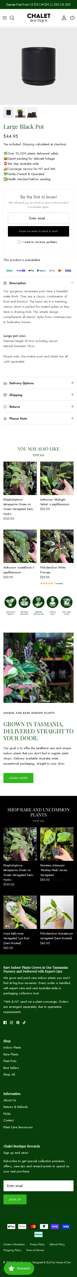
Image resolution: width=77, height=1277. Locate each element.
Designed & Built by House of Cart (51, 1266)
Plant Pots (9, 1064)
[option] (38, 69)
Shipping (28, 148)
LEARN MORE (18, 782)
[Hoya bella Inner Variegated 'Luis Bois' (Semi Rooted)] (20, 916)
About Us (9, 1103)
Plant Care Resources (18, 1130)
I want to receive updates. (40, 245)
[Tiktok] (24, 1026)
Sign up (15, 1203)
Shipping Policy (12, 1254)
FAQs (7, 1117)
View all (38, 458)
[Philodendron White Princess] (57, 550)
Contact (8, 1124)
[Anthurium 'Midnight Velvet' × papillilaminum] (57, 481)
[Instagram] (11, 1026)
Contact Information (14, 1248)
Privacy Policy (37, 1248)
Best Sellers (11, 1071)
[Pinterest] (17, 1026)
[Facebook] (5, 1026)
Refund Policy (57, 1248)
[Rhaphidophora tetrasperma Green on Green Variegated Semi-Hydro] (20, 481)
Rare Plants (10, 1058)
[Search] (14, 21)
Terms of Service (35, 1254)
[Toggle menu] (4, 21)
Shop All (9, 1078)
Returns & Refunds (15, 1110)
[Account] (63, 21)
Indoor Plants (12, 1051)
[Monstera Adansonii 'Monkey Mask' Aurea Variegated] (57, 847)
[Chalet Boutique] (38, 21)
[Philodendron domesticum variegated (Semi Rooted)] (57, 916)
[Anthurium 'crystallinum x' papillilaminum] (20, 550)
